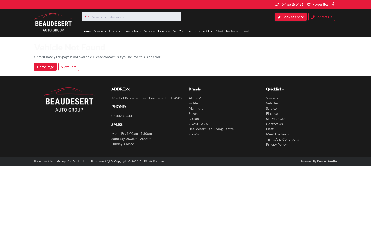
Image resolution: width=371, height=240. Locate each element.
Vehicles (132, 31)
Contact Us (203, 31)
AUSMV (195, 98)
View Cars (68, 67)
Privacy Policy (276, 144)
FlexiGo (194, 134)
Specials (100, 31)
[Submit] (87, 16)
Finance (164, 31)
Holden (194, 103)
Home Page (45, 67)
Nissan (194, 118)
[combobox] (131, 16)
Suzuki (193, 113)
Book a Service (293, 17)
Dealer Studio (327, 161)
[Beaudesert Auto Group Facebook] (334, 4)
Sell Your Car (182, 31)
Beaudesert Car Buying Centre (211, 129)
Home (86, 31)
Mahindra (196, 108)
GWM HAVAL (199, 124)
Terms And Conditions (282, 139)
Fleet (245, 31)
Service (149, 31)
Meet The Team (227, 31)
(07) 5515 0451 (292, 4)
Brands (114, 31)
